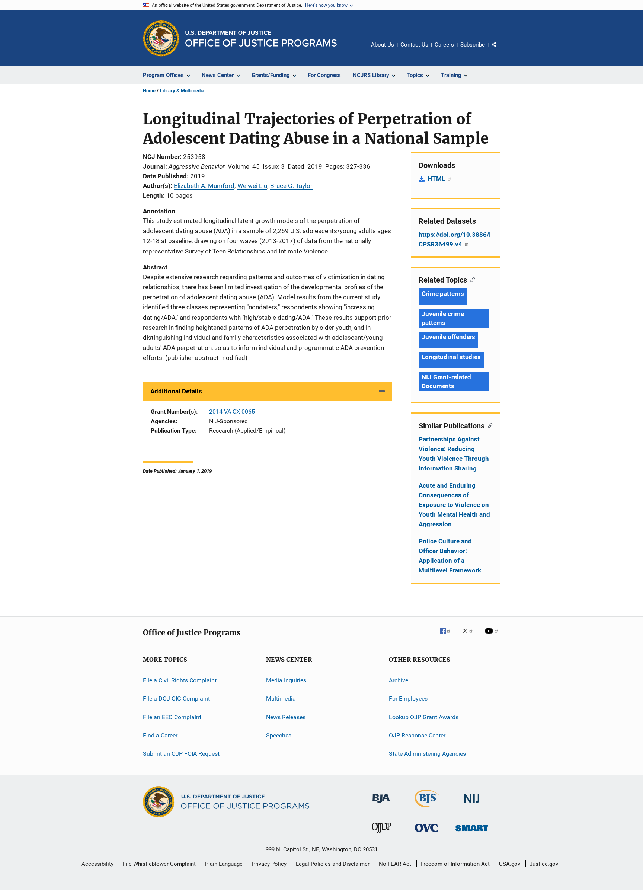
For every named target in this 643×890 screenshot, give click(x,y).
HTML (437, 178)
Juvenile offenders (448, 337)
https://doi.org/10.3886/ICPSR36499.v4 (455, 239)
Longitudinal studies (451, 357)
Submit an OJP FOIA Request (181, 753)
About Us (382, 44)
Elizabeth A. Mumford (204, 185)
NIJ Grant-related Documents (446, 381)
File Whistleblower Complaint (159, 864)
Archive (398, 680)
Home (149, 90)
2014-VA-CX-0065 (232, 411)
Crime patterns (443, 293)
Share (500, 50)
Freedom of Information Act (455, 864)
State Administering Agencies (427, 753)
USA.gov (509, 864)
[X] (470, 636)
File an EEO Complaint (172, 717)
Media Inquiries (286, 680)
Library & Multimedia (182, 90)
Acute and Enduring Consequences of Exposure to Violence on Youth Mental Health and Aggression (454, 505)
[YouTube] (492, 636)
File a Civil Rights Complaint (180, 680)
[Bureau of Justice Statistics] (427, 808)
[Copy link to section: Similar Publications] (488, 425)
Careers (444, 44)
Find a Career (160, 735)
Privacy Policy (269, 864)
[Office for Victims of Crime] (426, 833)
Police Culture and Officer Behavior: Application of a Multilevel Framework (450, 555)
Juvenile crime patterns (443, 318)
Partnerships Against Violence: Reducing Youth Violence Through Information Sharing (454, 454)
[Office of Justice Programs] (161, 38)
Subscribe (472, 44)
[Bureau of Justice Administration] (381, 804)
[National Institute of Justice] (471, 804)
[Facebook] (448, 636)
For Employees (408, 698)
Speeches (278, 735)
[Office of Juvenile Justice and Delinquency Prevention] (381, 834)
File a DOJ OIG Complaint (176, 698)
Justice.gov (544, 864)
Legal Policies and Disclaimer (333, 864)
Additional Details (176, 391)
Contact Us (414, 44)
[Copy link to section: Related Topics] (471, 279)
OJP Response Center (417, 735)
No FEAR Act (395, 864)
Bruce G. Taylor (291, 185)
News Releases (285, 717)
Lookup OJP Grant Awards (423, 717)
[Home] (261, 39)
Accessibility (97, 864)
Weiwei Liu (252, 185)
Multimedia (281, 698)
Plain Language (224, 864)
